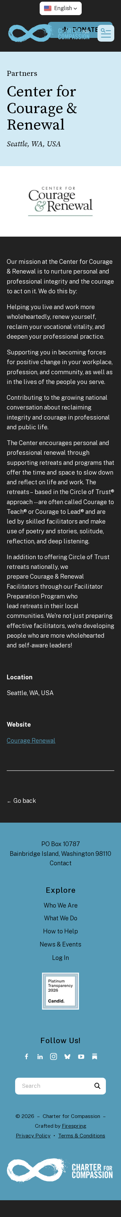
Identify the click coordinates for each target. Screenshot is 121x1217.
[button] (60, 8)
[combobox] (52, 1086)
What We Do (60, 918)
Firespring (74, 1126)
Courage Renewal (31, 740)
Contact (61, 863)
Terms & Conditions (81, 1135)
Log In (60, 957)
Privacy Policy (33, 1135)
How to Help (60, 931)
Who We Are (61, 905)
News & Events (60, 944)
